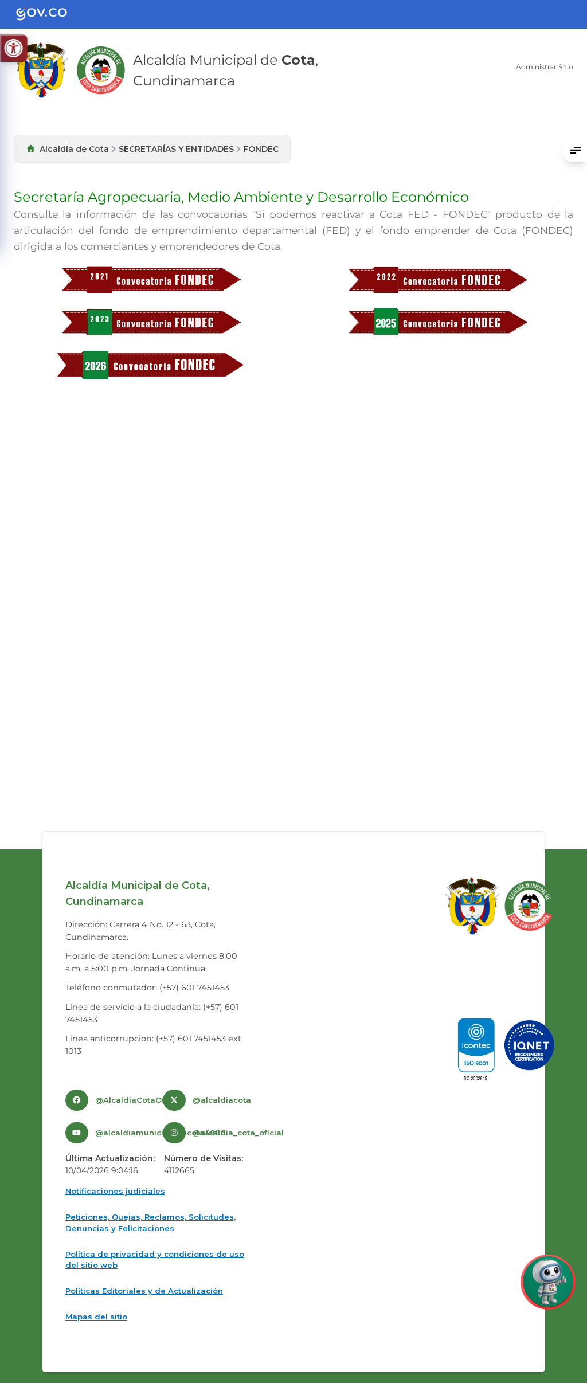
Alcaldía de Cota (74, 149)
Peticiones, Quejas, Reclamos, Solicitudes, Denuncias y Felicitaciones (150, 1222)
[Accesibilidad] (13, 48)
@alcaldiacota (222, 1099)
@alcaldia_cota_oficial (238, 1132)
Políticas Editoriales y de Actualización (144, 1290)
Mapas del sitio (96, 1316)
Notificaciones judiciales (115, 1191)
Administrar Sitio (544, 66)
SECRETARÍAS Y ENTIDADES (176, 149)
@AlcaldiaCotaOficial (138, 1099)
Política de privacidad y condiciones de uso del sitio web (154, 1259)
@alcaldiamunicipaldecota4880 (160, 1132)
